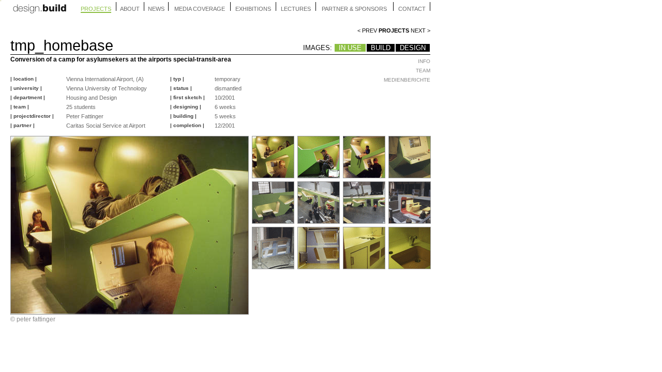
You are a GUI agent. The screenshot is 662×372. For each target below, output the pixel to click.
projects (96, 9)
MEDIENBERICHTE (407, 80)
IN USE (350, 48)
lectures (296, 9)
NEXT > (420, 30)
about (130, 9)
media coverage (199, 9)
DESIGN (413, 48)
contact (412, 9)
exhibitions (253, 9)
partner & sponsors (354, 9)
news (156, 9)
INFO (424, 61)
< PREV (367, 30)
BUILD (380, 48)
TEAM (423, 70)
